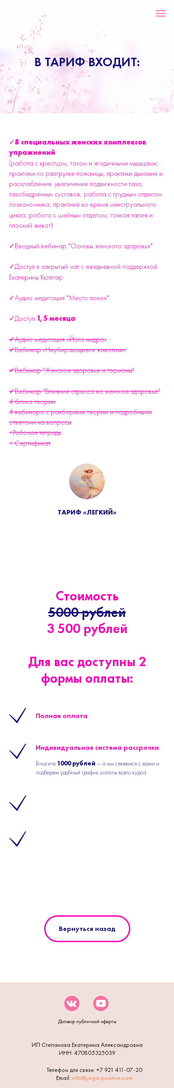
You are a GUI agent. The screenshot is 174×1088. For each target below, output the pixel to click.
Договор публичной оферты (87, 1021)
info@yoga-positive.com (102, 1078)
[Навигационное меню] (161, 13)
